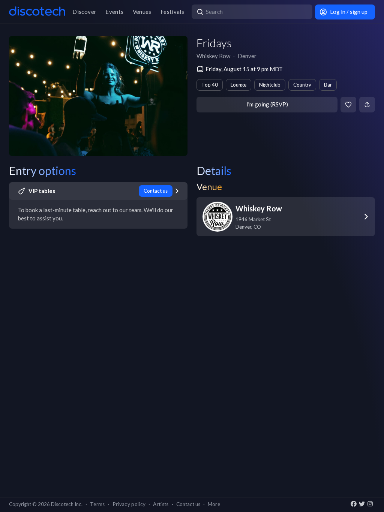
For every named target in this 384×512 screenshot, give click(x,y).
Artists (160, 504)
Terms (97, 504)
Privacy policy (129, 504)
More (214, 504)
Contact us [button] (188, 504)
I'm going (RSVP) (267, 104)
